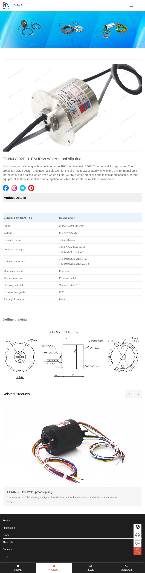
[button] (129, 394)
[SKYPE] (137, 528)
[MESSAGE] (137, 543)
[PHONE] (137, 535)
